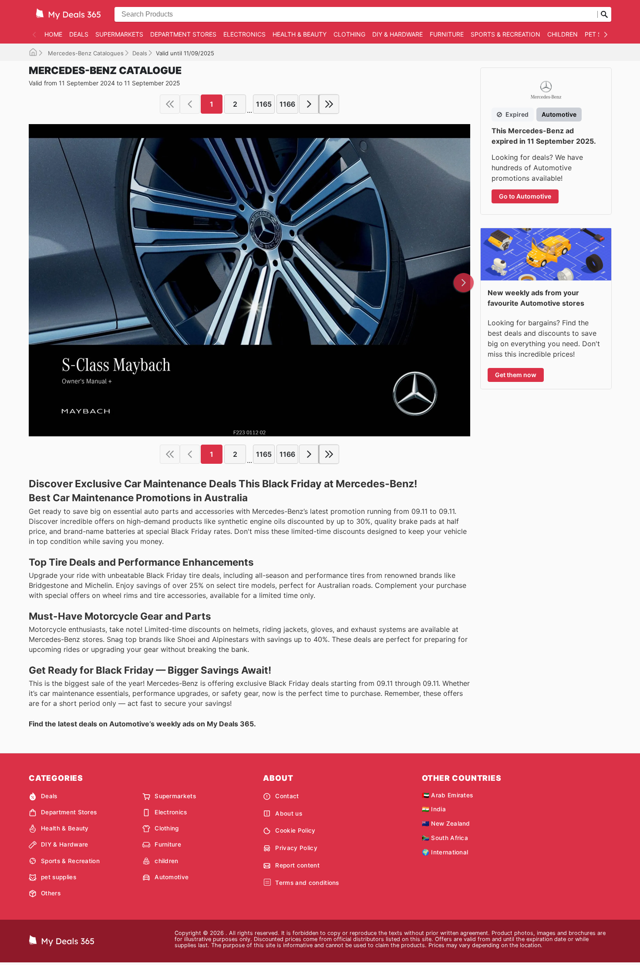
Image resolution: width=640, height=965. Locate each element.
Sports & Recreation (505, 34)
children (562, 34)
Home (53, 34)
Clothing (349, 34)
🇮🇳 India (434, 809)
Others (51, 893)
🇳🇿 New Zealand (446, 823)
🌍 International (445, 852)
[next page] (309, 104)
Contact (287, 796)
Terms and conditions (307, 882)
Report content (297, 865)
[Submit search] (604, 14)
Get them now (515, 374)
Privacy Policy (296, 847)
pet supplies (58, 877)
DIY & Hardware (397, 34)
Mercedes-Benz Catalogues (85, 53)
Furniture (447, 34)
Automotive (172, 877)
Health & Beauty (300, 34)
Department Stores (183, 34)
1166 (287, 104)
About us (288, 813)
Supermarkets (119, 34)
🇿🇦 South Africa (445, 837)
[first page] (170, 104)
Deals (78, 34)
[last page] (329, 104)
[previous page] (190, 104)
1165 (264, 104)
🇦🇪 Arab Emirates (447, 795)
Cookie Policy (295, 830)
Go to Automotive (525, 196)
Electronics (244, 34)
